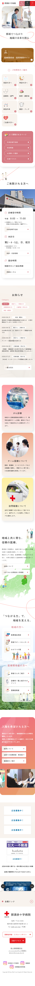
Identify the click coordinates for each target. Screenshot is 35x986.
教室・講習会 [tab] (7, 310)
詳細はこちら (11, 272)
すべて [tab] (5, 304)
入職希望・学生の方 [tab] (21, 307)
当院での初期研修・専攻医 (13, 755)
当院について (8, 566)
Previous (3, 886)
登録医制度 (15, 690)
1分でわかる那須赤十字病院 (13, 572)
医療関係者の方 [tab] (8, 307)
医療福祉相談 (16, 635)
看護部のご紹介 (9, 761)
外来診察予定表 (12, 142)
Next (32, 886)
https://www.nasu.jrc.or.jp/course (25, 93)
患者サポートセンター (19, 642)
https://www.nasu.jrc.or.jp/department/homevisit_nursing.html (17, 499)
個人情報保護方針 (16, 948)
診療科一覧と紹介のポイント (19, 681)
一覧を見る (9, 367)
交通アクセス (11, 159)
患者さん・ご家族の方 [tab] (18, 304)
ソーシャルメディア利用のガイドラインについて (17, 952)
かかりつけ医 (16, 649)
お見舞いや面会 (12, 153)
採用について (8, 749)
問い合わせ (22, 4)
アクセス (27, 4)
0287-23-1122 (16, 927)
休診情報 (10, 148)
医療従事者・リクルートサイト (16, 934)
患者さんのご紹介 (17, 673)
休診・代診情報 (12, 253)
